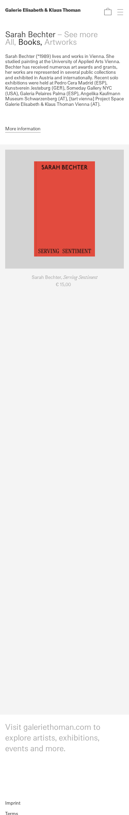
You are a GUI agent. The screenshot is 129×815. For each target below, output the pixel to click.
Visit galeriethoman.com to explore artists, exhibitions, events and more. (52, 738)
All (9, 42)
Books (29, 42)
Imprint (12, 803)
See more (81, 35)
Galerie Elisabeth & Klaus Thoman (42, 10)
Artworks (60, 42)
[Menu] (118, 11)
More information (23, 129)
